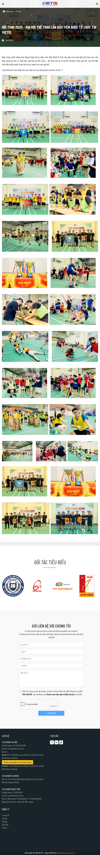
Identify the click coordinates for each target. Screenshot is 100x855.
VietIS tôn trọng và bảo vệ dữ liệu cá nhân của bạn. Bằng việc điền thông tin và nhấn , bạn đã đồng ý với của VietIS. (52, 693)
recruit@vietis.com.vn (15, 748)
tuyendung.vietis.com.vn (66, 852)
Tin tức (18, 11)
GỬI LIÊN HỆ (51, 713)
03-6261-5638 (17, 792)
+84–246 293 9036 (19, 745)
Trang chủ (9, 11)
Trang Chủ (5, 815)
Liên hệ (4, 818)
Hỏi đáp (4, 821)
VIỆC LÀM (5, 824)
